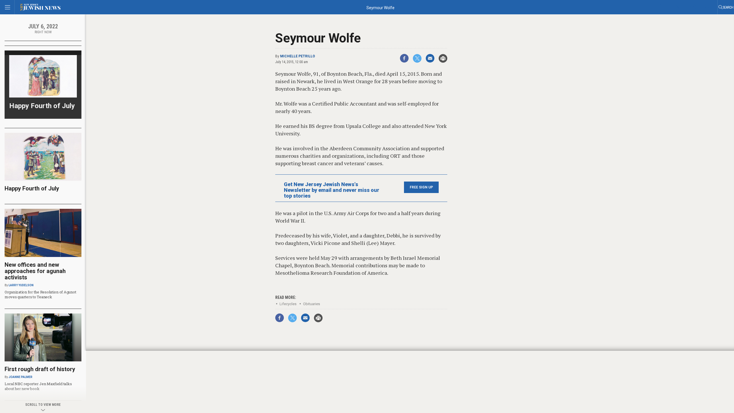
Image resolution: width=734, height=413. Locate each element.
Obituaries (311, 304)
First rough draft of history (40, 369)
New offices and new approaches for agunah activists (35, 271)
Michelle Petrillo (297, 56)
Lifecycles (288, 304)
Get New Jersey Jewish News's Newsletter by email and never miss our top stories (331, 190)
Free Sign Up (421, 187)
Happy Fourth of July (42, 106)
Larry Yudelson (21, 285)
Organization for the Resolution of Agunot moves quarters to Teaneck (40, 294)
